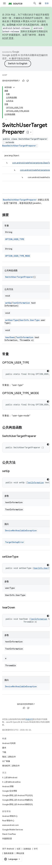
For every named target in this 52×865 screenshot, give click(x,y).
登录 (47, 3)
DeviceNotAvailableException (21, 530)
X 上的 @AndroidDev (11, 782)
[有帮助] (23, 81)
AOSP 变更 (7, 38)
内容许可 (29, 719)
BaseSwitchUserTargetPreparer (19, 145)
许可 (36, 849)
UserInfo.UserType (29, 320)
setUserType (11, 320)
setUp (8, 303)
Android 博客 (8, 786)
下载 (4, 752)
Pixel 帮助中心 (8, 820)
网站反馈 (20, 853)
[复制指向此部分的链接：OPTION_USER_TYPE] (32, 363)
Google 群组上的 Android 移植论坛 (17, 804)
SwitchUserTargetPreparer (19, 277)
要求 (4, 747)
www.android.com (10, 825)
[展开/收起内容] (14, 87)
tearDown (10, 337)
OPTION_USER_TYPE (14, 239)
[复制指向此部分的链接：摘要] (11, 215)
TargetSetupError (14, 542)
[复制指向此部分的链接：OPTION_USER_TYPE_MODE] (42, 393)
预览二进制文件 (9, 756)
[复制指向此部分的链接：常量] (11, 354)
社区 (19, 849)
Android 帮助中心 (10, 816)
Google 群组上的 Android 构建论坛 (17, 800)
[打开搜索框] (34, 3)
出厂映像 (6, 761)
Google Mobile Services (12, 829)
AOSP (4, 75)
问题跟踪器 (7, 838)
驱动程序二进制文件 (11, 765)
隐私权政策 (9, 853)
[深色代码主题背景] (48, 371)
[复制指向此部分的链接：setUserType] (21, 557)
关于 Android (8, 849)
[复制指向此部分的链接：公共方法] (18, 462)
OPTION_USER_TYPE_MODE (17, 256)
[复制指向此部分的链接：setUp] (12, 471)
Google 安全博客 (9, 791)
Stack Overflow (9, 834)
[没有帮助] (28, 81)
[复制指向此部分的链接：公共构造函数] (25, 427)
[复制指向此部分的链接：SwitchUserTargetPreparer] (39, 436)
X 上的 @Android (9, 777)
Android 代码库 (9, 743)
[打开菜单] (4, 3)
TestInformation (21, 303)
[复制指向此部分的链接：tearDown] (18, 607)
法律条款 (27, 849)
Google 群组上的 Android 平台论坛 (17, 795)
